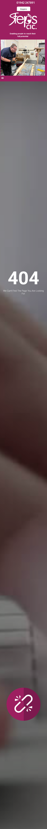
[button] (3, 57)
